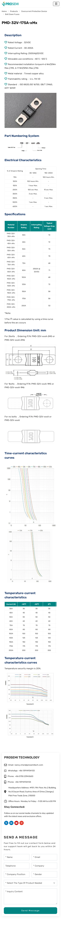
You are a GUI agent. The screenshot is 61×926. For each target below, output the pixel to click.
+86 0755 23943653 (24, 776)
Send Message (30, 910)
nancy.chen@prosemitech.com (28, 765)
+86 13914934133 (27, 770)
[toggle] (56, 4)
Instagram (21, 823)
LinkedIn (11, 823)
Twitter (6, 823)
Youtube (16, 823)
